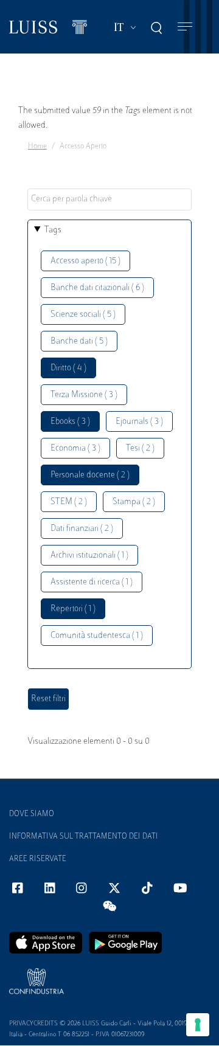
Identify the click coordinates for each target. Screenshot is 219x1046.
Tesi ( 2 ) (140, 448)
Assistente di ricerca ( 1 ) (91, 582)
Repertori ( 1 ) (73, 609)
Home (37, 146)
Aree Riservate (37, 859)
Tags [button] (52, 230)
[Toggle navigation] (185, 27)
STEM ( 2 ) (68, 502)
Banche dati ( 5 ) (79, 341)
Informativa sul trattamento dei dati (83, 836)
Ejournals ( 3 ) (139, 421)
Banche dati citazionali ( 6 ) (97, 288)
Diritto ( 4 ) (68, 368)
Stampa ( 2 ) (134, 502)
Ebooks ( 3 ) (70, 421)
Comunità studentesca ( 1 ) (96, 635)
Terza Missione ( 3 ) (83, 395)
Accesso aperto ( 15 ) (85, 261)
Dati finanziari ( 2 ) (81, 528)
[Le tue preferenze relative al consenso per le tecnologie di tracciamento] (197, 1024)
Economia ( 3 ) (75, 448)
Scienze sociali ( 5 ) (83, 314)
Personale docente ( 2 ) (90, 475)
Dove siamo (31, 814)
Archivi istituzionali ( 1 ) (89, 555)
